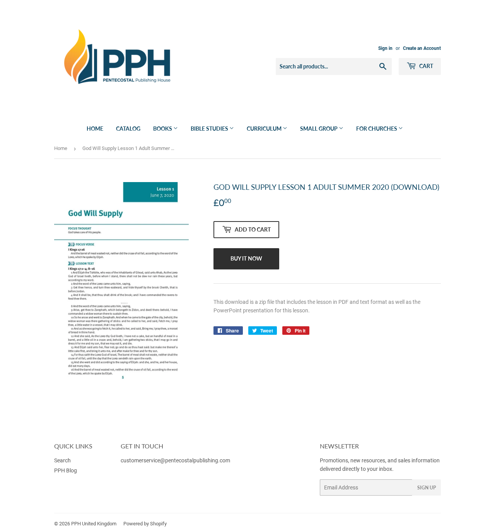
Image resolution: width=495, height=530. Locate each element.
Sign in (385, 48)
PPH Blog (65, 470)
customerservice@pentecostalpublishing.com (176, 460)
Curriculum (265, 128)
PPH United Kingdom (93, 524)
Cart (425, 66)
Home (95, 128)
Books (163, 128)
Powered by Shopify (145, 524)
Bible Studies (210, 128)
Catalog (128, 128)
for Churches (377, 128)
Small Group (319, 128)
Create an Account (422, 48)
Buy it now (246, 258)
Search (62, 460)
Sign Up (426, 488)
